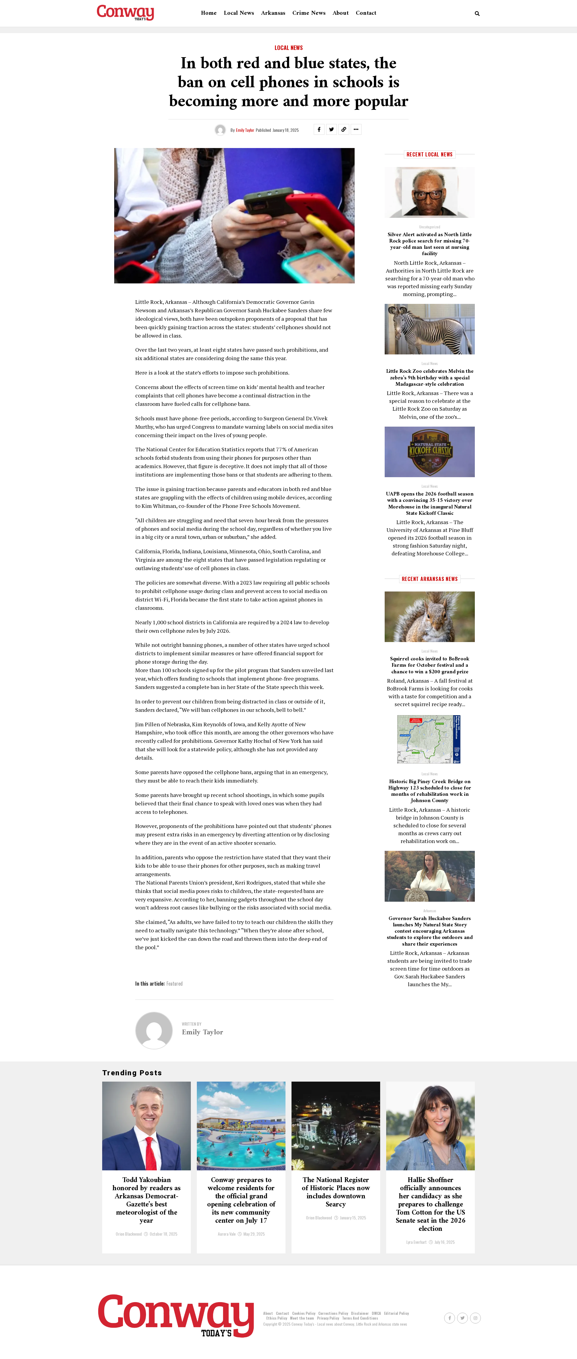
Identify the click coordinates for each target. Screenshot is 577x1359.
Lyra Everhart (416, 1242)
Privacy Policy (328, 1317)
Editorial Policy (396, 1313)
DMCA (376, 1313)
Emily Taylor (245, 130)
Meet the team (302, 1317)
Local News (239, 13)
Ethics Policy (276, 1317)
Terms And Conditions (360, 1317)
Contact (366, 13)
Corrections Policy (333, 1313)
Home (209, 13)
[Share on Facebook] (319, 129)
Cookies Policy (303, 1313)
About (341, 13)
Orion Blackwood (129, 1234)
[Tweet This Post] (331, 129)
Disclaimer (360, 1313)
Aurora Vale (227, 1234)
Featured (174, 983)
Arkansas (273, 13)
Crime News (308, 13)
